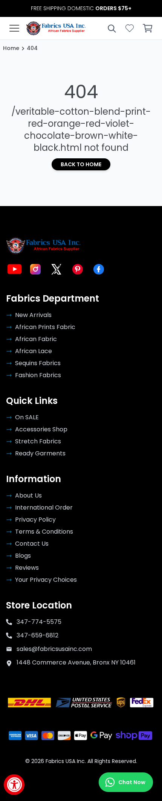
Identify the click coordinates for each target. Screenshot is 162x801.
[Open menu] (14, 28)
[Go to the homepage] (56, 28)
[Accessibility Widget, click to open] (14, 784)
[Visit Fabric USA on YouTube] (14, 269)
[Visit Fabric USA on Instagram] (35, 269)
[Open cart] (147, 28)
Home (11, 48)
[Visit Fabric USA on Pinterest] (77, 269)
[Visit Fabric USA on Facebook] (98, 269)
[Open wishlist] (129, 28)
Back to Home (81, 164)
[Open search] (111, 28)
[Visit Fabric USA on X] (56, 269)
